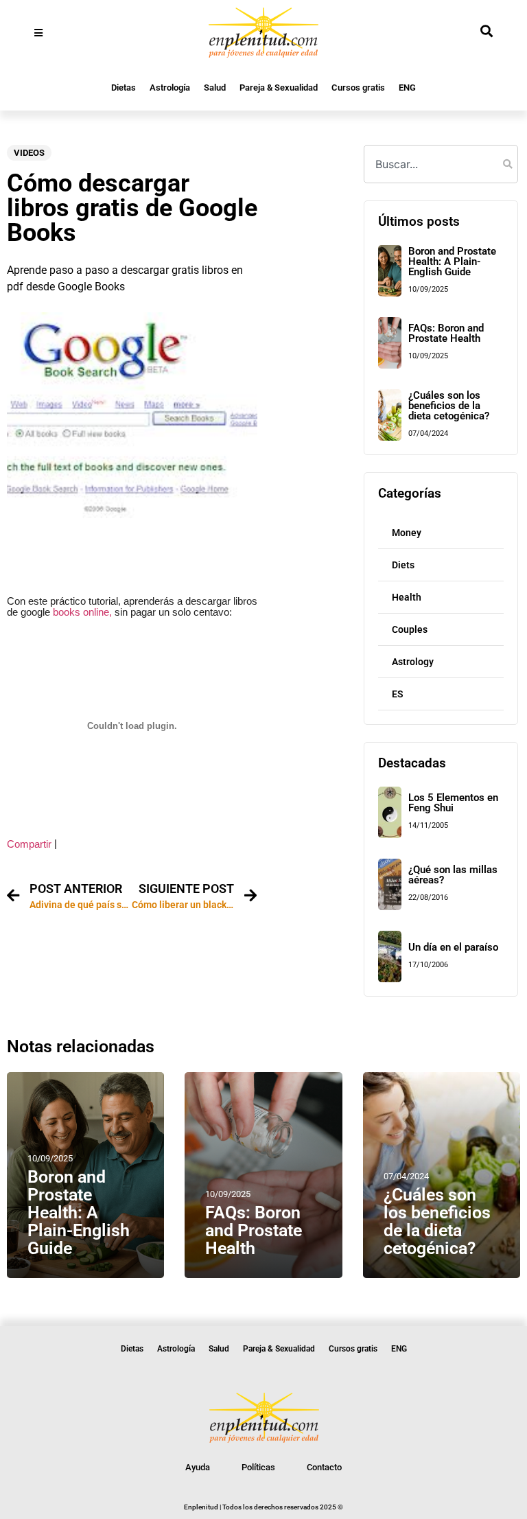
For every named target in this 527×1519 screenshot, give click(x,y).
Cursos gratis (358, 87)
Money (406, 532)
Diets (403, 564)
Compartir (29, 844)
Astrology (413, 661)
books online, (81, 612)
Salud (215, 87)
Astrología (170, 87)
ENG (407, 87)
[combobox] (440, 164)
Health (406, 597)
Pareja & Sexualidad (278, 87)
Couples (410, 629)
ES (397, 693)
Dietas (123, 87)
